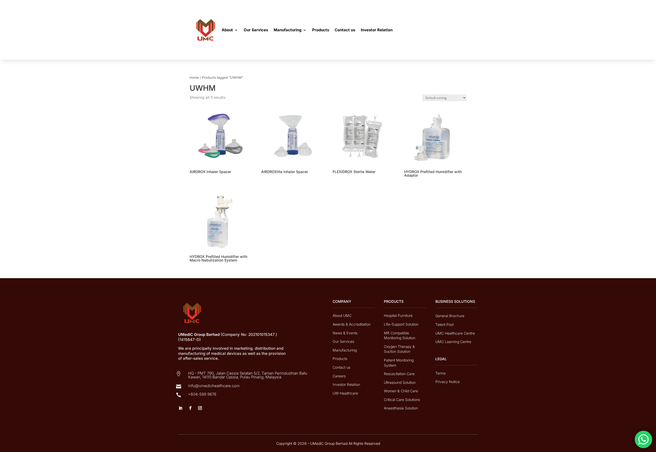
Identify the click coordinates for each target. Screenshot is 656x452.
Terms (440, 373)
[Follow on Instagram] (200, 408)
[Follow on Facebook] (190, 408)
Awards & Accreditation (352, 324)
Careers (339, 376)
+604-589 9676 (202, 394)
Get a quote (447, 30)
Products (320, 29)
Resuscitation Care (399, 373)
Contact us (345, 29)
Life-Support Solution (401, 324)
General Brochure (449, 316)
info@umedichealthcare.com (214, 385)
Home (194, 77)
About (227, 29)
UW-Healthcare (345, 393)
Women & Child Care (401, 391)
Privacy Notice (447, 381)
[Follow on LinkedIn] (180, 408)
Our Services (256, 29)
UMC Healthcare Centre (455, 333)
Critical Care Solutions (402, 399)
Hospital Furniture (398, 315)
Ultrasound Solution (400, 382)
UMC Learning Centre (453, 341)
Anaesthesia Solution (401, 408)
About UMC (342, 315)
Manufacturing (287, 29)
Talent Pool (444, 324)
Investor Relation (377, 29)
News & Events (345, 333)
